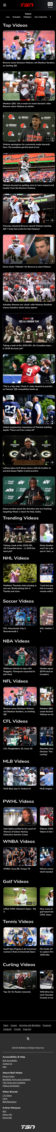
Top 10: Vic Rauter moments (17, 991)
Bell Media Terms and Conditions (16, 1079)
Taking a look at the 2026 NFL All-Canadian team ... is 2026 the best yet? (28, 347)
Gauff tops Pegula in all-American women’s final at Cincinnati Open (19, 950)
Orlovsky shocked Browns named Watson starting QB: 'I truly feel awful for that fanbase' (27, 227)
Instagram (7, 1029)
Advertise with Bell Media (30, 1025)
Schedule (16, 17)
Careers (13, 1025)
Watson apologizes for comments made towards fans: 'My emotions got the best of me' (26, 146)
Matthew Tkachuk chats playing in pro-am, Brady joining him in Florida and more (19, 588)
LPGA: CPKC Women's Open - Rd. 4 (19, 910)
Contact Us (7, 1064)
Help (5, 1067)
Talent (5, 1025)
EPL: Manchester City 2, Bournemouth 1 (14, 630)
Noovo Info (7, 1114)
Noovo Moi (7, 1118)
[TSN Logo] (26, 5)
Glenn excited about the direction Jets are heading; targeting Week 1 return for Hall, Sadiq (27, 510)
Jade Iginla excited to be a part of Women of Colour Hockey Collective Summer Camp (19, 831)
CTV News (7, 1095)
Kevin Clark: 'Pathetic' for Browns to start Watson (27, 266)
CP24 (5, 1099)
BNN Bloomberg (9, 1102)
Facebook (47, 1025)
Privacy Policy (9, 1076)
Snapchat (27, 1029)
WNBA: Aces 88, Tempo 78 (16, 868)
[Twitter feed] (28, 1038)
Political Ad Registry (11, 1086)
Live (8, 17)
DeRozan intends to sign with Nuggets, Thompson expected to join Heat (19, 671)
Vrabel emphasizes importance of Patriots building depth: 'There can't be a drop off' (27, 428)
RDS (4, 1111)
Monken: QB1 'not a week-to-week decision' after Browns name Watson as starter (27, 105)
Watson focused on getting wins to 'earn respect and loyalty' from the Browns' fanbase (28, 187)
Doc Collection (41, 17)
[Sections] (4, 5)
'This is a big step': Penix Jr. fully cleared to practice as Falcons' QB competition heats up (28, 388)
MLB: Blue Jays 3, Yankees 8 (17, 788)
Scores (50, 7)
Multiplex (28, 17)
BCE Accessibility (10, 1060)
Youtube (17, 1029)
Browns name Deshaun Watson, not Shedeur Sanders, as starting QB (29, 64)
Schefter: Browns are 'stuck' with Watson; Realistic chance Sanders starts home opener (27, 306)
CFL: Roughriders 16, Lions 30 (17, 748)
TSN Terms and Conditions (14, 1083)
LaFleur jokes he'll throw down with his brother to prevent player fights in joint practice (27, 469)
